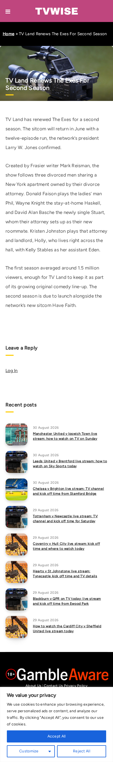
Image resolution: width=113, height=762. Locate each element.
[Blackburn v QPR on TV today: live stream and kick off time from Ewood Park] (16, 599)
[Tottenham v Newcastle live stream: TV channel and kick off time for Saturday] (16, 517)
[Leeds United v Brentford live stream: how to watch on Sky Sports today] (16, 462)
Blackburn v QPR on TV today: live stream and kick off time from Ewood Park (67, 601)
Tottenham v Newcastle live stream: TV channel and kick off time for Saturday (65, 518)
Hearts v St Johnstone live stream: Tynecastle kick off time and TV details (65, 573)
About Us (33, 686)
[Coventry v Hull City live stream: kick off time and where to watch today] (16, 544)
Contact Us (53, 686)
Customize (29, 751)
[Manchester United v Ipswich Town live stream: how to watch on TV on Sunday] (16, 434)
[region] (56, 724)
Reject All (81, 751)
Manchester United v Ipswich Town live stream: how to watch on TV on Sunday (65, 436)
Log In (11, 370)
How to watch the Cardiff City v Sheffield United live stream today (67, 628)
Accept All (56, 736)
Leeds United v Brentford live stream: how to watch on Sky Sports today (70, 463)
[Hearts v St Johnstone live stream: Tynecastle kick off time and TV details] (16, 572)
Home (8, 33)
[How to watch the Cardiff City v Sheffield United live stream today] (16, 627)
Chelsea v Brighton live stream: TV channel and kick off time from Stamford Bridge (68, 491)
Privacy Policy (75, 686)
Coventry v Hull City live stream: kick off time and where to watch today (66, 546)
